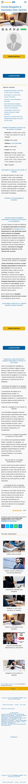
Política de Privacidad (7, 704)
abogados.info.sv (19, 229)
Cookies (17, 704)
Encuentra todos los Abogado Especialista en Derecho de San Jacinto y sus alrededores (13, 105)
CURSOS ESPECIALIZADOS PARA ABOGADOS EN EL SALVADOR (13, 718)
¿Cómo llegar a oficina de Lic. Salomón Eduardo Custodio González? (12, 112)
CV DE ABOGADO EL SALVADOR (11, 720)
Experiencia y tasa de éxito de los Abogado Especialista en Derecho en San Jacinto (13, 118)
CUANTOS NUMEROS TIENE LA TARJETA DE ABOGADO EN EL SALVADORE (14, 717)
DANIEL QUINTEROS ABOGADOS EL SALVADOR (13, 723)
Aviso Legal (23, 704)
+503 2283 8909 (16, 143)
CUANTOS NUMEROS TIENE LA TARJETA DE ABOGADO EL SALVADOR (12, 715)
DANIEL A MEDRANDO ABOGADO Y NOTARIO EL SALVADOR (14, 721)
